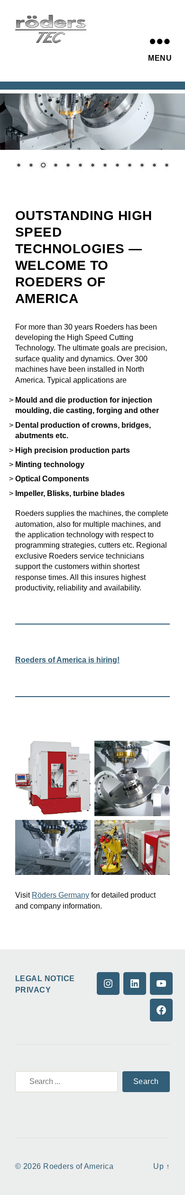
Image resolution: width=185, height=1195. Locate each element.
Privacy (33, 990)
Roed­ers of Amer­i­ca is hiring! (67, 660)
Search (146, 1081)
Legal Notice (45, 978)
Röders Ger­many (60, 895)
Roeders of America (78, 1166)
